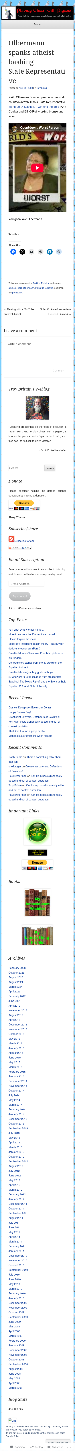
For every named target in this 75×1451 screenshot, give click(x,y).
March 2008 (15, 1387)
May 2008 (14, 1378)
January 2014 (16, 1114)
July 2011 (14, 1222)
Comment (58, 370)
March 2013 (15, 1147)
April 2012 (14, 1185)
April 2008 (14, 1383)
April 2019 (14, 1005)
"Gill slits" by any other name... (26, 629)
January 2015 (16, 1076)
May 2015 (14, 1062)
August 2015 (16, 1052)
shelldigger (15, 766)
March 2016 (15, 1043)
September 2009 (18, 1317)
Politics (36, 283)
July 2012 (14, 1170)
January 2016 (16, 1048)
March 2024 (15, 986)
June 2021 (15, 1001)
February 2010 (17, 1293)
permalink (17, 292)
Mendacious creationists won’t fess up (30, 735)
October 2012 (16, 1156)
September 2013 (18, 1128)
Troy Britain (42, 88)
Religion (45, 283)
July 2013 (14, 1133)
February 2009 (17, 1340)
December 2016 (18, 1024)
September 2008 (18, 1364)
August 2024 (16, 982)
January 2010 (16, 1298)
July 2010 (14, 1274)
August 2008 (16, 1369)
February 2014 (17, 1109)
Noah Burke (15, 757)
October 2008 (16, 1359)
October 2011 (16, 1208)
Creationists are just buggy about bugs (31, 672)
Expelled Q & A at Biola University (28, 686)
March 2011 (15, 1241)
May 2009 (14, 1326)
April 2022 (14, 991)
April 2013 (14, 1142)
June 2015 (15, 1057)
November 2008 (18, 1354)
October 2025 (16, 972)
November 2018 (18, 1010)
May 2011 (14, 1232)
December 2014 (18, 1081)
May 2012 (14, 1180)
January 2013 (16, 1152)
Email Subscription (26, 559)
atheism (12, 288)
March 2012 (15, 1189)
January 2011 (16, 1251)
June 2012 (15, 1175)
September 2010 (18, 1270)
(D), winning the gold (45, 106)
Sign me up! (20, 596)
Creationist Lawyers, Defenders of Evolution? (34, 717)
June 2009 (15, 1321)
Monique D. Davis (20, 106)
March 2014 (15, 1104)
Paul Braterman (18, 776)
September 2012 (18, 1161)
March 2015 (15, 1067)
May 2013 (14, 1137)
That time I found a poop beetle (27, 731)
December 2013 (18, 1119)
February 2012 (17, 1194)
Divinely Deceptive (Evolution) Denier (30, 707)
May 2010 (14, 1284)
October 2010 (16, 1265)
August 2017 (16, 1015)
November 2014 (18, 1086)
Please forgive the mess (22, 639)
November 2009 (18, 1307)
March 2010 (15, 1288)
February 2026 (17, 968)
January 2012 (16, 1199)
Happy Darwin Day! (20, 712)
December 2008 (18, 1350)
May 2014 (14, 1100)
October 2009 (16, 1312)
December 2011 (18, 1203)
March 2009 (15, 1336)
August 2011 (16, 1218)
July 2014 (14, 1095)
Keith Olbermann (25, 288)
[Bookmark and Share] (20, 548)
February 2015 (17, 1071)
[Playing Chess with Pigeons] (37, 13)
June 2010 (15, 1279)
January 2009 (16, 1345)
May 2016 (14, 1038)
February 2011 (17, 1246)
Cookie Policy (12, 1436)
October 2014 (16, 1090)
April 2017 (14, 1019)
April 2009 (14, 1331)
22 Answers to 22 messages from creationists (35, 677)
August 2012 (16, 1166)
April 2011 (14, 1237)
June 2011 (15, 1227)
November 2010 (18, 1260)
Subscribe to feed (24, 541)
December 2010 (18, 1255)
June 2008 (15, 1373)
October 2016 (16, 1034)
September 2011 (18, 1213)
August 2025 (16, 977)
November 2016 (18, 1029)
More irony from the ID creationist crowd (32, 634)
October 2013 (16, 1123)
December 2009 (18, 1303)
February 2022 (17, 996)
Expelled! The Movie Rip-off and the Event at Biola (37, 681)
